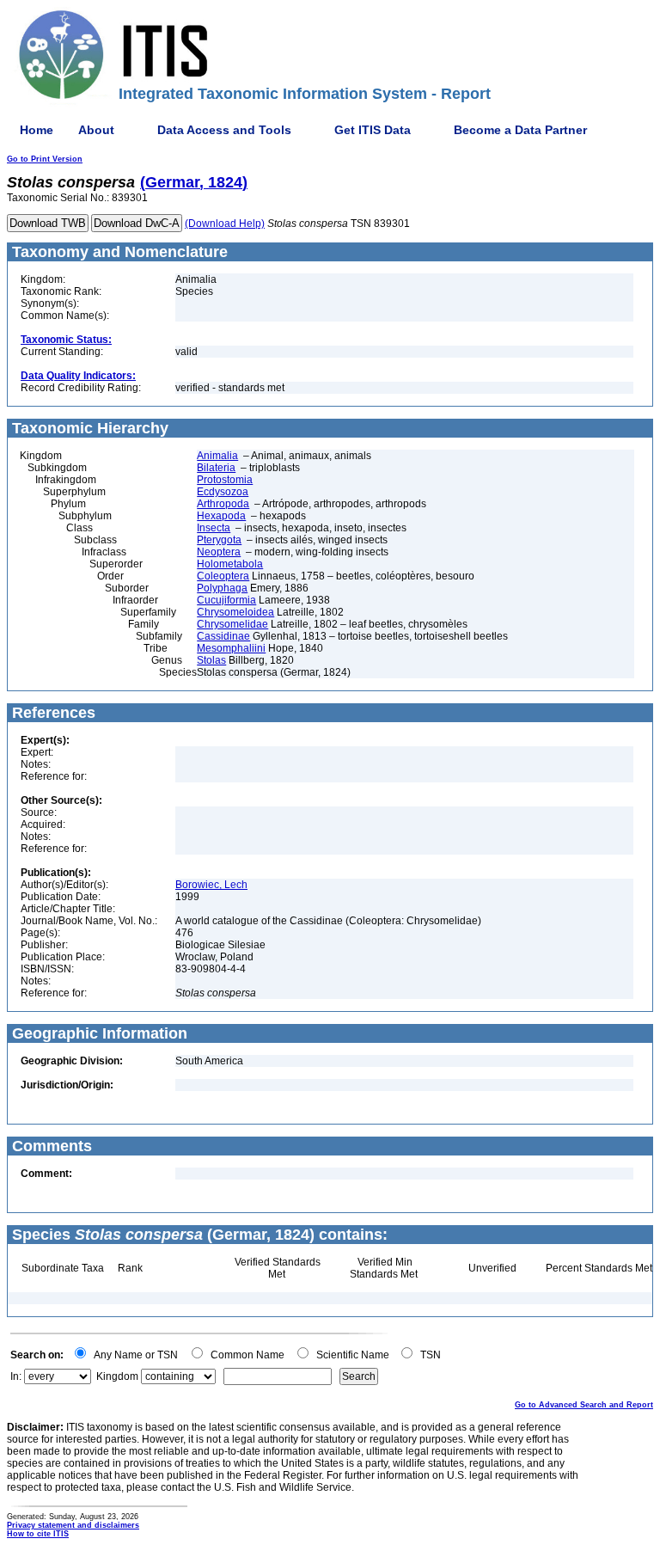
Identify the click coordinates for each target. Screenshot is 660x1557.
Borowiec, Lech (211, 885)
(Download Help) (225, 224)
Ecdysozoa (222, 492)
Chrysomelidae (232, 624)
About (96, 130)
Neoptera (219, 552)
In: (15, 1376)
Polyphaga (222, 588)
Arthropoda (223, 504)
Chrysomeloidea (235, 612)
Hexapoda (221, 516)
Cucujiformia (226, 600)
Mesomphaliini (231, 648)
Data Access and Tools (224, 130)
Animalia (217, 456)
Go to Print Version (44, 159)
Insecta (213, 528)
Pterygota (219, 540)
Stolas (211, 660)
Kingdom (117, 1376)
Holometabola (230, 564)
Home (36, 130)
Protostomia (225, 480)
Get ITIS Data (372, 130)
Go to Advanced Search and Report (584, 1405)
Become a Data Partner (520, 130)
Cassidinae (223, 636)
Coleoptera (223, 576)
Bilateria (216, 468)
